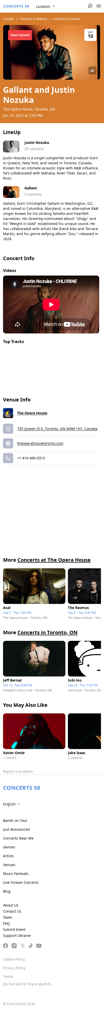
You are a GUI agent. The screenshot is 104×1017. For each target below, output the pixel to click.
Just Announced (16, 829)
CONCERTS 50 (16, 6)
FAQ (6, 923)
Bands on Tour (15, 820)
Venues (9, 864)
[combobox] (45, 7)
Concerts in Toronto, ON (47, 632)
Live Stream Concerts (21, 882)
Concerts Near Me (18, 838)
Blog (7, 891)
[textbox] (12, 804)
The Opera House (32, 413)
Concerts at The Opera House (54, 559)
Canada (8, 19)
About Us (10, 905)
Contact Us (12, 911)
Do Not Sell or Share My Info (27, 984)
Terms (8, 976)
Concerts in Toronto (66, 19)
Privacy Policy (14, 967)
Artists (8, 855)
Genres (9, 847)
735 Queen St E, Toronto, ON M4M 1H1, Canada (57, 428)
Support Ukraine (17, 935)
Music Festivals (16, 873)
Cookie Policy (14, 959)
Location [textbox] (43, 6)
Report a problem (18, 771)
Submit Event (14, 929)
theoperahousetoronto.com (40, 443)
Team (7, 917)
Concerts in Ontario (33, 19)
